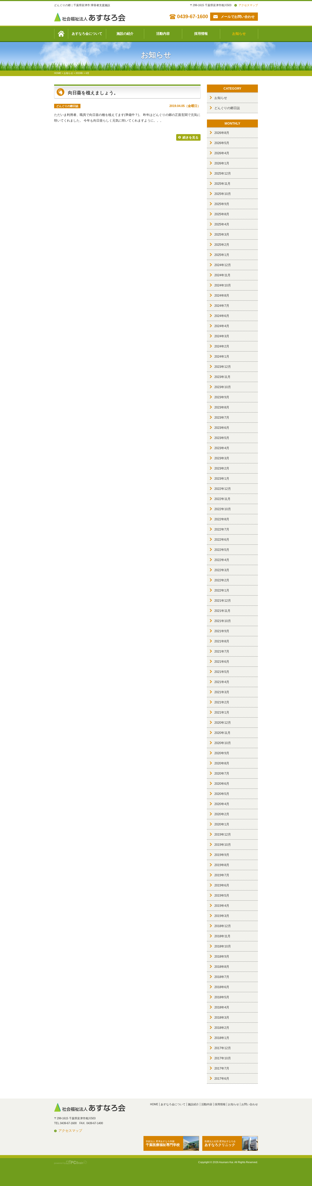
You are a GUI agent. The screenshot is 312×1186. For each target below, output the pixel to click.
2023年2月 (221, 468)
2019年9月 (221, 855)
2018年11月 (222, 936)
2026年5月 (221, 143)
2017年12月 (222, 1048)
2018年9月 (221, 956)
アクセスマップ (248, 5)
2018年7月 (221, 977)
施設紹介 (193, 1104)
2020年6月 (221, 783)
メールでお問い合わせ (238, 16)
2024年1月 (221, 356)
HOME (154, 1104)
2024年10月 (222, 285)
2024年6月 (221, 316)
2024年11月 (222, 275)
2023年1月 (221, 478)
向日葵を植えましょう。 (93, 92)
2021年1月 (221, 712)
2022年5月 (221, 549)
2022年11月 (222, 499)
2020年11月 (222, 733)
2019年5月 (221, 895)
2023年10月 (222, 387)
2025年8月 (221, 214)
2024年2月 (221, 346)
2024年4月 (221, 326)
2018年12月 (222, 926)
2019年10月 (222, 844)
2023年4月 (221, 448)
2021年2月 (221, 702)
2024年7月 (221, 305)
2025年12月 (222, 173)
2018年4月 (221, 1007)
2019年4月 (221, 905)
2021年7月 (221, 651)
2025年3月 (221, 234)
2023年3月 (221, 458)
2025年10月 (222, 194)
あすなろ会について (87, 33)
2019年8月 (221, 865)
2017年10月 (222, 1058)
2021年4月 (221, 682)
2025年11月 (222, 183)
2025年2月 (221, 244)
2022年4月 (221, 560)
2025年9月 (221, 204)
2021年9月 (221, 631)
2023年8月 (221, 407)
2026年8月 (221, 133)
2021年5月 (221, 672)
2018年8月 (221, 966)
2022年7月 (221, 529)
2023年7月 (221, 417)
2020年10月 (222, 743)
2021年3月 (221, 692)
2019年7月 (221, 875)
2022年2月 (221, 580)
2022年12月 (222, 488)
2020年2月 (221, 814)
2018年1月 (221, 1038)
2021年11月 (222, 610)
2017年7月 (221, 1068)
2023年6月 (221, 427)
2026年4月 (221, 153)
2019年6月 (221, 885)
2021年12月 (222, 600)
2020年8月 (221, 763)
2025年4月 (221, 224)
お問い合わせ (249, 1104)
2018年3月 (221, 1017)
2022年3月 (221, 570)
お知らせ (239, 33)
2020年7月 (221, 773)
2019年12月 (222, 834)
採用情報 (201, 33)
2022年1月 (221, 590)
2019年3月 (221, 916)
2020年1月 (221, 824)
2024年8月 (221, 295)
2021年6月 (221, 661)
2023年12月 (222, 366)
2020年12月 (222, 722)
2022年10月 (222, 509)
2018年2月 (221, 1027)
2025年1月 (221, 255)
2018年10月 (222, 946)
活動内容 (163, 33)
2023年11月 (222, 377)
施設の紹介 (125, 33)
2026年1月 (221, 163)
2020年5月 (221, 794)
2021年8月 (221, 641)
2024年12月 (222, 265)
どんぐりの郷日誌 (227, 108)
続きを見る (190, 137)
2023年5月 (221, 438)
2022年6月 (221, 539)
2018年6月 (221, 987)
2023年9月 (221, 397)
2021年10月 (222, 621)
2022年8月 (221, 519)
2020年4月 (221, 804)
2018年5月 (221, 997)
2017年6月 (221, 1078)
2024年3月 (221, 336)
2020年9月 (221, 753)
